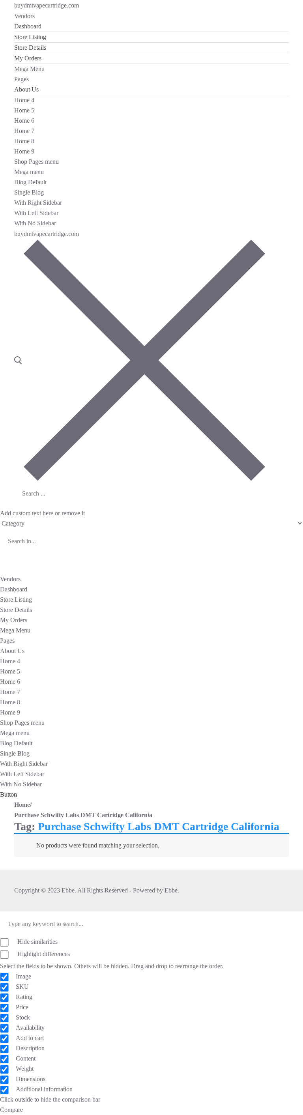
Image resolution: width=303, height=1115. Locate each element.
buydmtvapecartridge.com (46, 5)
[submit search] (114, 494)
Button (8, 794)
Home (22, 804)
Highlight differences (43, 953)
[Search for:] (61, 493)
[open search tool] (139, 359)
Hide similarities (37, 941)
